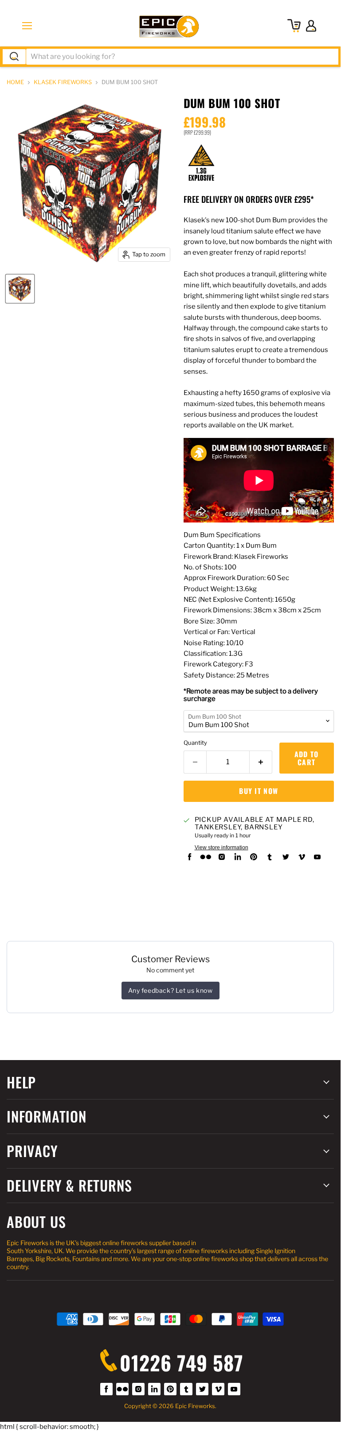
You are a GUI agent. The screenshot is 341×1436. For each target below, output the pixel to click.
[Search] (14, 57)
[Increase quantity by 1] (261, 762)
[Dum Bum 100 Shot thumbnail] (20, 289)
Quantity (195, 742)
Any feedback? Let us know (170, 990)
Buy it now (258, 791)
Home (15, 82)
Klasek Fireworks (63, 82)
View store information (221, 847)
